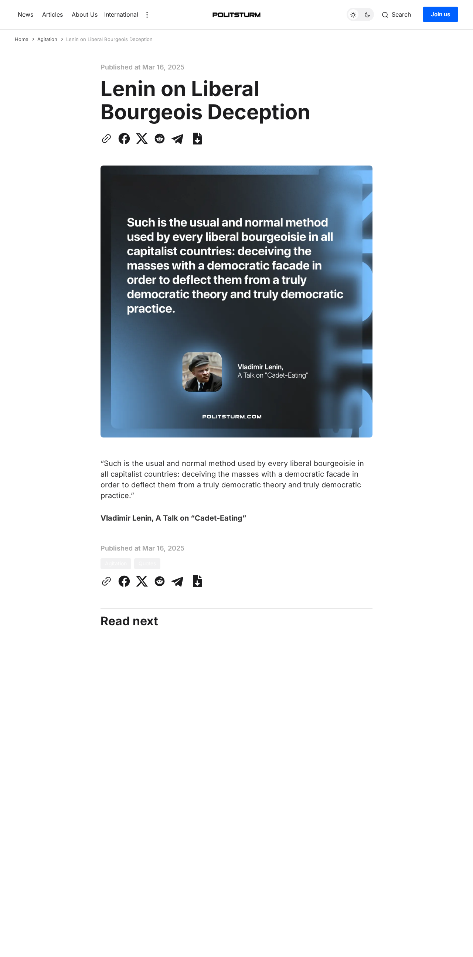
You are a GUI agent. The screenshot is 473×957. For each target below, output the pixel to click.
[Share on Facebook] (124, 138)
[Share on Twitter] (142, 138)
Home (21, 39)
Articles (52, 14)
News (25, 14)
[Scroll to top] (453, 945)
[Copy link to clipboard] (108, 138)
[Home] (236, 15)
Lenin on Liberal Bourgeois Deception (109, 39)
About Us (85, 14)
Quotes (147, 563)
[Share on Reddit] (160, 138)
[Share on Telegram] (177, 138)
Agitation (47, 39)
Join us (440, 14)
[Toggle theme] (360, 14)
